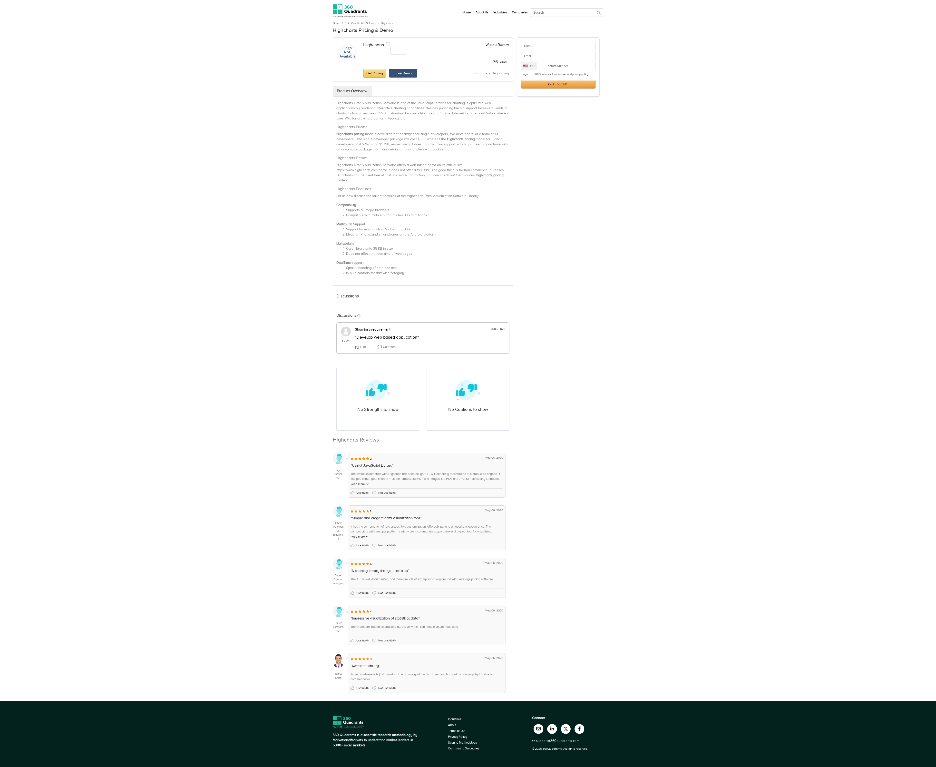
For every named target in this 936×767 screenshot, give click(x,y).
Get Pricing (374, 73)
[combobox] (529, 66)
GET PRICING (558, 84)
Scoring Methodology (462, 742)
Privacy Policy (457, 736)
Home (336, 23)
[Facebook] (579, 729)
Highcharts (387, 23)
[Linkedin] (552, 729)
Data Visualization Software (360, 23)
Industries (500, 12)
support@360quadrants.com (557, 741)
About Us (482, 12)
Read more (358, 484)
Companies (520, 12)
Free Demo (403, 73)
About (452, 725)
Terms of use (456, 731)
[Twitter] (566, 729)
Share (398, 50)
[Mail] (538, 729)
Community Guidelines (463, 748)
